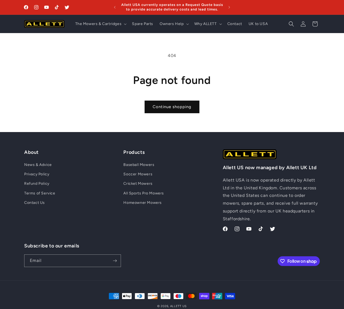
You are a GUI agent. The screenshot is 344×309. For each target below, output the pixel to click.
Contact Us (34, 202)
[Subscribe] (115, 260)
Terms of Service (39, 193)
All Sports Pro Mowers (143, 193)
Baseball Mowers (138, 164)
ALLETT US (178, 306)
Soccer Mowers (137, 174)
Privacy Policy (36, 174)
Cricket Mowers (137, 184)
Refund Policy (36, 184)
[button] (100, 24)
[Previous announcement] (115, 7)
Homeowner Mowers (142, 202)
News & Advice (38, 164)
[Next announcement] (229, 7)
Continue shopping (172, 106)
